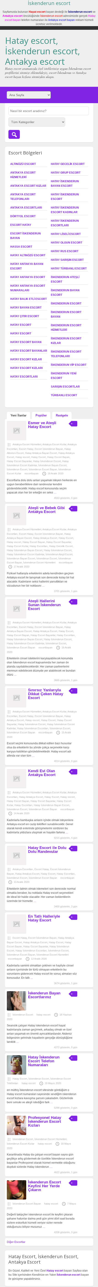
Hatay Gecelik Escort (68, 164)
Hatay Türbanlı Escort (69, 268)
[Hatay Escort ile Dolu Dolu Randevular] (16, 864)
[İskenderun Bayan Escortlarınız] (16, 1009)
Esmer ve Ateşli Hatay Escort (42, 425)
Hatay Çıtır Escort (24, 316)
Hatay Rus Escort (64, 251)
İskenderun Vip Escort (68, 364)
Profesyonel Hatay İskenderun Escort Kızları (44, 1121)
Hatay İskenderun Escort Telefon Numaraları (43, 1061)
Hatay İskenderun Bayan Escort (24, 550)
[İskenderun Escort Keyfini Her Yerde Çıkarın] (16, 1198)
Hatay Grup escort (65, 172)
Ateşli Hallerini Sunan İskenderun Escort (44, 605)
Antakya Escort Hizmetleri (27, 444)
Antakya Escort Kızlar (28, 185)
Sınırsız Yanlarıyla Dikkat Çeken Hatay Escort (45, 694)
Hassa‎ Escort (21, 246)
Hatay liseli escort (66, 234)
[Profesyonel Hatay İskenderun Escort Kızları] (16, 1134)
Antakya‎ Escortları (26, 207)
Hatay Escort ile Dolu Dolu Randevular (47, 850)
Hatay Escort (20, 324)
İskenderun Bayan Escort (52, 465)
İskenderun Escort (66, 303)
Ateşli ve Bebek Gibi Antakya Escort (46, 510)
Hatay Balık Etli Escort (28, 299)
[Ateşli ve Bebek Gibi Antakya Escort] (16, 524)
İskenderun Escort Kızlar (20, 1143)
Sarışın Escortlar (65, 386)
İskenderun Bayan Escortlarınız (44, 995)
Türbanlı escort (64, 395)
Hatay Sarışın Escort (67, 259)
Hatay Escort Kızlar (26, 359)
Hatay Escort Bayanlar (28, 350)
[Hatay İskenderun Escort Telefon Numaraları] (16, 1073)
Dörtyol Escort (23, 216)
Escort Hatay (20, 225)
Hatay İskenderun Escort (47, 461)
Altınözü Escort (23, 164)
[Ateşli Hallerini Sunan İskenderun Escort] (16, 617)
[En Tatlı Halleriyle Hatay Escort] (16, 932)
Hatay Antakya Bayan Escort (41, 453)
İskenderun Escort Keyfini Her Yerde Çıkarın (44, 1186)
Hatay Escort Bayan (25, 342)
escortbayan (32, 473)
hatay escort (43, 1014)
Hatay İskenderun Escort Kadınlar (25, 554)
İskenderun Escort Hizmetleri (39, 562)
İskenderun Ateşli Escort (59, 554)
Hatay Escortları (24, 376)
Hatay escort (20, 333)
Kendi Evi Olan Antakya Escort (42, 773)
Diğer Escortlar (16, 1242)
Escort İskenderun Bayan (49, 449)
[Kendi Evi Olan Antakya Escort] (16, 787)
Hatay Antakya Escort (27, 277)
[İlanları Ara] (14, 134)
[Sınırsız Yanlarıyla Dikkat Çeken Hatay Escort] (16, 706)
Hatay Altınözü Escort (27, 255)
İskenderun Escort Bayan (43, 469)
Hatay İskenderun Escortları (32, 728)
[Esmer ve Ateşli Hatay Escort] (16, 439)
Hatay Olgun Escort (66, 242)
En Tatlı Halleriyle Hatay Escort (44, 918)
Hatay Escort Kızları (26, 368)
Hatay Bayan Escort (25, 307)
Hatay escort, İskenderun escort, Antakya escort (42, 51)
